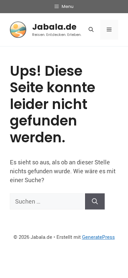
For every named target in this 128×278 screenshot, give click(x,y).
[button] (91, 30)
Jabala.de (54, 27)
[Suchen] (95, 201)
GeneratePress (98, 237)
